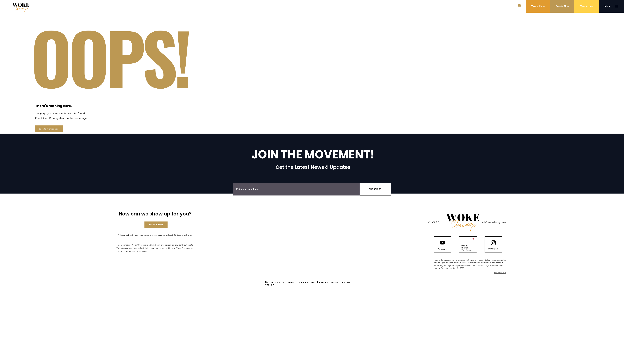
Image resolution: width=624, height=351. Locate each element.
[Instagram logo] (493, 243)
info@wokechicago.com (494, 222)
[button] (519, 5)
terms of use (306, 282)
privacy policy (329, 282)
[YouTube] (442, 243)
